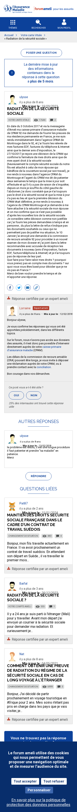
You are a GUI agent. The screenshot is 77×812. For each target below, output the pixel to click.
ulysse (23, 97)
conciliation (44, 367)
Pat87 (23, 503)
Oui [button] (19, 395)
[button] (38, 15)
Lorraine (25, 308)
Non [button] (36, 396)
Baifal (23, 583)
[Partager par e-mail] (28, 288)
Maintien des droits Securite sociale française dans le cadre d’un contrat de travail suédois (38, 522)
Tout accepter (25, 781)
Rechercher (38, 28)
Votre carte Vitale (19, 120)
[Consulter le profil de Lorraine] (12, 315)
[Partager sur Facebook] (10, 288)
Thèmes (13, 28)
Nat (21, 654)
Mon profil (64, 28)
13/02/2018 (37, 445)
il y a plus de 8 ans (29, 314)
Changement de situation (23, 536)
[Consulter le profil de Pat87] (12, 509)
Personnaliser (39, 790)
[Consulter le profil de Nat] (12, 660)
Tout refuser (53, 781)
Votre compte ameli (19, 606)
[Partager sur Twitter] (19, 288)
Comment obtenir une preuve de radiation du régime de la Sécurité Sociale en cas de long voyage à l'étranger (38, 672)
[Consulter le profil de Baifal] (12, 590)
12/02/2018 (58, 314)
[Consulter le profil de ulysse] (12, 103)
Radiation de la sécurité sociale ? (33, 597)
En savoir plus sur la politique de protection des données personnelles (38, 802)
